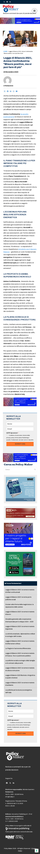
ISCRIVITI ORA (20, 444)
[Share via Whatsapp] (13, 91)
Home (5, 51)
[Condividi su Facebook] (7, 91)
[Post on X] (4, 91)
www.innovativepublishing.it (14, 816)
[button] (34, 11)
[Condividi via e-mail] (16, 91)
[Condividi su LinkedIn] (10, 91)
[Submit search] (35, 470)
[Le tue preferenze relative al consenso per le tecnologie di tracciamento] (36, 850)
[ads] (20, 23)
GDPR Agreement (12, 433)
